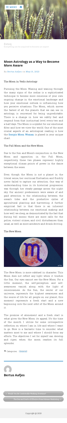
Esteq (8, 44)
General (23, 351)
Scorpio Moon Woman (21, 134)
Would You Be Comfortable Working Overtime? (27, 393)
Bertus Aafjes (14, 71)
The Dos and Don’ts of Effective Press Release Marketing (36, 399)
